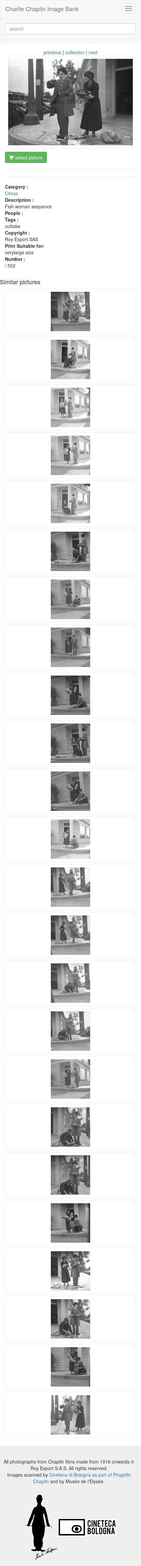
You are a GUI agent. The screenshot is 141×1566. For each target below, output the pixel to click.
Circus (11, 193)
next (93, 52)
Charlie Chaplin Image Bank (42, 8)
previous (52, 52)
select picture (28, 157)
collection (75, 52)
